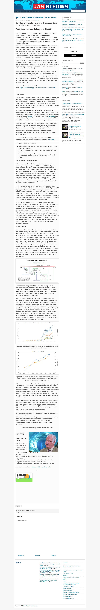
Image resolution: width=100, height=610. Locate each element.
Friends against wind (68, 573)
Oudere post (53, 555)
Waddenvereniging (67, 590)
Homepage (37, 555)
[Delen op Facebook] (21, 506)
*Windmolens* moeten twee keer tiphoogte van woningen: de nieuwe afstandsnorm (49, 575)
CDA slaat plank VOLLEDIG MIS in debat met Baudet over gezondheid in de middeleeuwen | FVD (73, 40)
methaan (51, 139)
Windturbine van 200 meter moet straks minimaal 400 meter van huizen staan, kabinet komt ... (49, 580)
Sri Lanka (46, 118)
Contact (37, 11)
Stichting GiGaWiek (67, 588)
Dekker (63, 72)
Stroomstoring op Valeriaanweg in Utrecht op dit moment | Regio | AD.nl (50, 568)
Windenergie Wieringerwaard (70, 594)
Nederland (52, 116)
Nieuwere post (21, 555)
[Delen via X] (19, 506)
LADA (64, 579)
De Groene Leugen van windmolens (71, 566)
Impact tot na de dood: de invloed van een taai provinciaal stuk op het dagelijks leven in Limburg (50, 564)
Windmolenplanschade (68, 598)
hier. (50, 467)
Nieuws (17, 11)
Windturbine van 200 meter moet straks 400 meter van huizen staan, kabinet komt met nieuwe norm (50, 571)
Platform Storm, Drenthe (68, 586)
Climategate (66, 564)
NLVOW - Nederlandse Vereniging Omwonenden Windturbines (71, 583)
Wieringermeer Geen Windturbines (71, 592)
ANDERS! (65, 562)
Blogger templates (27, 605)
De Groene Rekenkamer (68, 568)
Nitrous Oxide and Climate (40, 467)
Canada (30, 116)
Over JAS (30, 11)
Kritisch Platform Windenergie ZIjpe (71, 577)
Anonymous (64, 68)
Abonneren (73, 55)
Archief (23, 11)
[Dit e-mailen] (16, 506)
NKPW (64, 581)
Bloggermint (34, 605)
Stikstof (37, 20)
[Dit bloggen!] (18, 506)
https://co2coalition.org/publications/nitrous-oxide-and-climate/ (38, 87)
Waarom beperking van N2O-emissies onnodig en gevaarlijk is (36, 18)
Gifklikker (65, 575)
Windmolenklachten (67, 596)
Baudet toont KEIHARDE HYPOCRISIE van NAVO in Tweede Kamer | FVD (75, 126)
